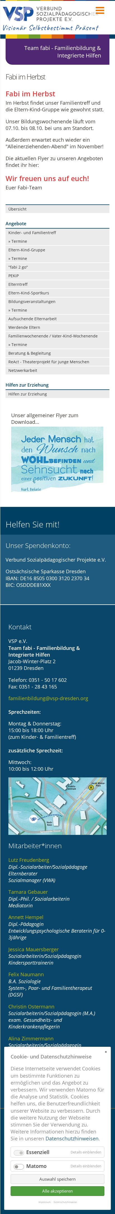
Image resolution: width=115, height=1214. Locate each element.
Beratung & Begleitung (29, 353)
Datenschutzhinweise (65, 1202)
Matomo (36, 1166)
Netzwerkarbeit (22, 370)
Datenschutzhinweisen (72, 1138)
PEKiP (13, 275)
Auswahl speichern (57, 1179)
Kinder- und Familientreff (32, 232)
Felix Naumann (26, 974)
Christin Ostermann (31, 1006)
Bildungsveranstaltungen (32, 301)
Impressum (45, 1202)
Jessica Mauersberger (33, 949)
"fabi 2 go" (18, 267)
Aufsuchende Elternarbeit (32, 318)
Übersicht (17, 209)
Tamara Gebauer (28, 891)
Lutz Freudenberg (28, 860)
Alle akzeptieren (57, 1191)
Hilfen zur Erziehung (27, 394)
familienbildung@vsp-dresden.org (48, 698)
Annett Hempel (26, 917)
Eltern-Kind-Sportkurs (28, 293)
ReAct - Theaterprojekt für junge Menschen (48, 361)
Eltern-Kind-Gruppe (26, 249)
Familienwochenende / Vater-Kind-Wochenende (53, 336)
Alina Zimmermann (31, 1038)
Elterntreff (18, 284)
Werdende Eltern (24, 327)
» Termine (17, 241)
